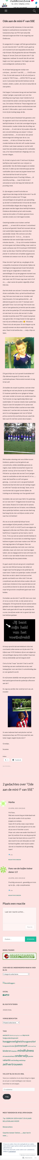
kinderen (7, 1051)
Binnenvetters (8, 1127)
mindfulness (25, 1050)
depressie (25, 1035)
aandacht (6, 1035)
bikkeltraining (13, 1035)
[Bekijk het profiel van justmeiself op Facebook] (3, 995)
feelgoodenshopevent (10, 1038)
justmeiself (21, 1045)
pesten (30, 1056)
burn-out (19, 1035)
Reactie (29, 927)
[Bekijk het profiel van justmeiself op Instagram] (7, 995)
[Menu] (6, 11)
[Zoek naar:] (19, 939)
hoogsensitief (29, 1041)
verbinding (15, 1060)
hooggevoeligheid (13, 1041)
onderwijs (21, 1055)
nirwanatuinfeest (9, 1056)
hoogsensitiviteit (9, 1046)
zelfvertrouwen (12, 1064)
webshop (22, 1060)
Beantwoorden (14, 859)
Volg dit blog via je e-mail (13, 1074)
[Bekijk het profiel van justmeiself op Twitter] (5, 995)
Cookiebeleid (12, 1151)
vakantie (7, 1060)
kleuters (14, 1051)
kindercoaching (32, 1046)
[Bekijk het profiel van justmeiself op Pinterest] (8, 995)
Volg (7, 1097)
